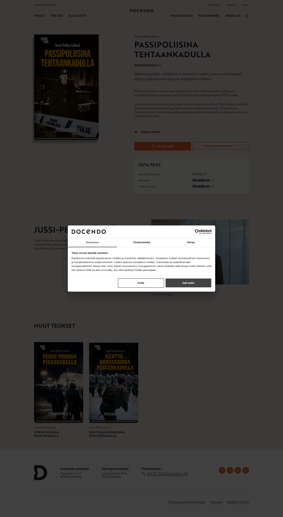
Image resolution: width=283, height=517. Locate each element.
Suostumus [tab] (92, 242)
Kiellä (141, 283)
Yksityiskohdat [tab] (141, 242)
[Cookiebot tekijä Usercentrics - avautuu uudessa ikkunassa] (197, 231)
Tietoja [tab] (191, 242)
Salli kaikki (188, 283)
